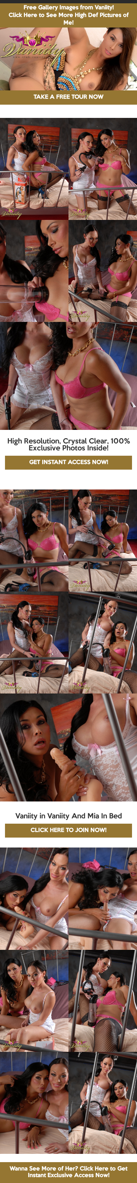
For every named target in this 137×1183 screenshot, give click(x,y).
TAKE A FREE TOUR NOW (68, 97)
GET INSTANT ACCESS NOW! (68, 462)
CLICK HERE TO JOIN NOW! (68, 830)
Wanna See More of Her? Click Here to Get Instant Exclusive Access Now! (68, 1172)
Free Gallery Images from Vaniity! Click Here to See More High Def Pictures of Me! (69, 15)
